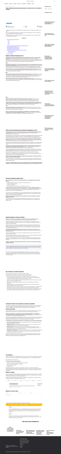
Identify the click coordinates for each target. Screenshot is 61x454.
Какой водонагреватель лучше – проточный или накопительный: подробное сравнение (30, 432)
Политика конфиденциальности (24, 441)
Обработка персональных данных (24, 440)
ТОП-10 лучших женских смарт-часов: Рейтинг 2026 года (50, 34)
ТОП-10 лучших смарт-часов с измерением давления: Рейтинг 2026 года (50, 22)
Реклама (28, 1)
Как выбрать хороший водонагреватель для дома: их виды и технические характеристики (40, 432)
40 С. (9, 40)
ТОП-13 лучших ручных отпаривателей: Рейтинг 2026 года (49, 129)
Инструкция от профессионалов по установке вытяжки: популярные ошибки (48, 57)
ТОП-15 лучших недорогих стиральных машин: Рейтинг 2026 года (50, 69)
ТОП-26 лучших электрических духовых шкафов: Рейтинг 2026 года (50, 104)
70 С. (9, 44)
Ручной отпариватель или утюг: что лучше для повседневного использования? (10, 429)
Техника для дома (9, 23)
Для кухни (10, 3)
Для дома (6, 3)
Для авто (19, 3)
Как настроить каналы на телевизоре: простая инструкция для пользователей (49, 117)
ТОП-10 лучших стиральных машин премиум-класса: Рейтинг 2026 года (50, 45)
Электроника (29, 3)
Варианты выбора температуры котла (13, 39)
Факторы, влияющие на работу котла (12, 46)
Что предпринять (10, 52)
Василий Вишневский (13, 383)
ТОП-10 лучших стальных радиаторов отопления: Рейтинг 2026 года (20, 432)
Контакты (32, 1)
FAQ (33, 3)
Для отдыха (24, 3)
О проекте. (7, 447)
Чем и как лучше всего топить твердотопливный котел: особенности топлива (50, 432)
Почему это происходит (12, 51)
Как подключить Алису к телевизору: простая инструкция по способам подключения (49, 92)
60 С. (9, 43)
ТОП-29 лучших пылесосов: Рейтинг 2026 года (50, 81)
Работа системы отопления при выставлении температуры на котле (17, 45)
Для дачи (15, 3)
